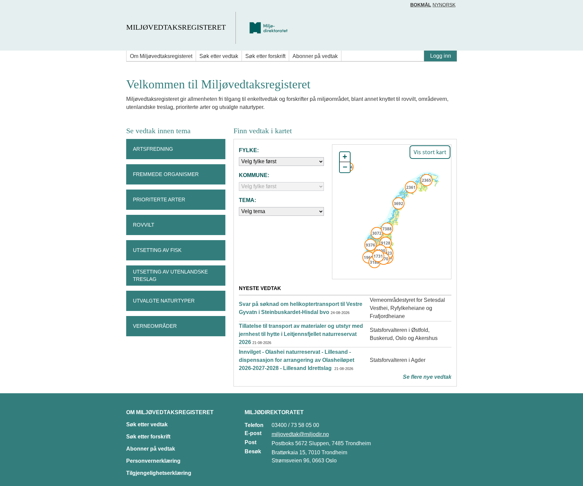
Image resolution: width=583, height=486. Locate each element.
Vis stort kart (430, 152)
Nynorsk (444, 4)
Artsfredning (153, 149)
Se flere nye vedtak (427, 377)
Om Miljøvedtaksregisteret (161, 56)
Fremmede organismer (166, 174)
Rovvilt (143, 225)
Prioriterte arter (159, 199)
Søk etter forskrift (265, 56)
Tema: (247, 200)
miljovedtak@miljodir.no (300, 434)
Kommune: (254, 175)
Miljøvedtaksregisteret (176, 27)
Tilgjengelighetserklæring (158, 473)
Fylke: (249, 150)
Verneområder (155, 326)
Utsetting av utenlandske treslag (170, 275)
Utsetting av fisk (157, 250)
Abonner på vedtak (315, 56)
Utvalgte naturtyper (164, 301)
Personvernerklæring (153, 461)
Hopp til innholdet (27, 8)
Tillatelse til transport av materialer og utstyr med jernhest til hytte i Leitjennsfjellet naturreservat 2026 (301, 334)
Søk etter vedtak (218, 56)
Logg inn (440, 56)
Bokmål (420, 4)
